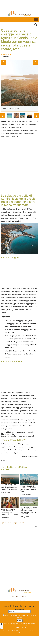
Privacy (1, 627)
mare (9, 523)
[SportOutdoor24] (19, 13)
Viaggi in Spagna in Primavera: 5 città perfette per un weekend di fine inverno (9, 511)
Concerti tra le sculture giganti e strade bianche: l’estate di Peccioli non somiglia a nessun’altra (28, 510)
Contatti (24, 596)
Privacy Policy (6, 630)
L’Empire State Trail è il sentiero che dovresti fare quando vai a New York (28, 488)
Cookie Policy (15, 630)
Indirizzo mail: (19, 609)
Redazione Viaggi (6, 54)
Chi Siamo (15, 596)
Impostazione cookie (19, 600)
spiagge (15, 523)
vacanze (21, 523)
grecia (4, 523)
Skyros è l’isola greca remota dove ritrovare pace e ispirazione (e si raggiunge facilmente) (9, 487)
